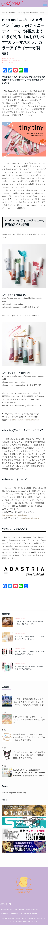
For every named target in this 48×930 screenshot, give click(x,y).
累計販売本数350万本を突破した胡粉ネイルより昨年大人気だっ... (30, 668)
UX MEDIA (15, 913)
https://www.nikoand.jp (30, 518)
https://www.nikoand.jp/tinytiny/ (26, 420)
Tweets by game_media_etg (14, 793)
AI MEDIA (5, 913)
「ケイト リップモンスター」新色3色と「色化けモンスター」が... (30, 622)
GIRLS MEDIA (19, 910)
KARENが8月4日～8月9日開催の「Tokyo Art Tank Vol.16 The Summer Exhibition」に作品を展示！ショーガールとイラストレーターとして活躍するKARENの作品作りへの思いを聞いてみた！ (29, 773)
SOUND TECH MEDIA (29, 913)
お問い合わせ (41, 918)
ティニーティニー (14, 60)
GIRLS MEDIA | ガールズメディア (16, 918)
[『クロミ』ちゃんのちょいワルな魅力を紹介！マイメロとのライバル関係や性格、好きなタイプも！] (7, 759)
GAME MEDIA (6, 910)
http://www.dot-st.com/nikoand (14, 515)
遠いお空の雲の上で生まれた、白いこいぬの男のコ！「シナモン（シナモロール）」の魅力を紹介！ (29, 737)
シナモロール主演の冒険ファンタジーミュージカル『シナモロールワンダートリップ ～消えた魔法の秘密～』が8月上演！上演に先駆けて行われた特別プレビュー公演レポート (29, 702)
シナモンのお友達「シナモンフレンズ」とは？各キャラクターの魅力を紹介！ (29, 719)
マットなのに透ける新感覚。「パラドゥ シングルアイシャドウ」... (30, 637)
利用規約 (32, 918)
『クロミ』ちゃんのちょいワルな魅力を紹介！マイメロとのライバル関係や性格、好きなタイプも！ (29, 755)
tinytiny (6, 60)
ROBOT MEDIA (32, 910)
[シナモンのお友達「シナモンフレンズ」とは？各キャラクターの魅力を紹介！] (7, 723)
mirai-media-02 (8, 63)
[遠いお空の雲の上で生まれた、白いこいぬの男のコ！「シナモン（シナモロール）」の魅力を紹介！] (7, 741)
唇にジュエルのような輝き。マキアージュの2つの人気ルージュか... (30, 653)
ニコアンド (23, 60)
